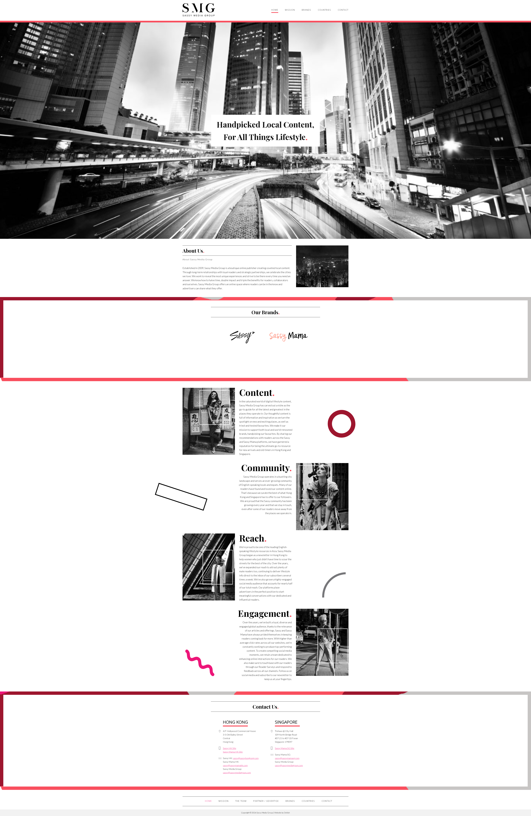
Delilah (287, 812)
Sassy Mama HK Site (233, 751)
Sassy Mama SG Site (284, 748)
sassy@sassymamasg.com (287, 758)
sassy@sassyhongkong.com (246, 758)
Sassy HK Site (229, 748)
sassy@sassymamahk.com (235, 765)
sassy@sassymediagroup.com (237, 772)
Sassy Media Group (199, 10)
